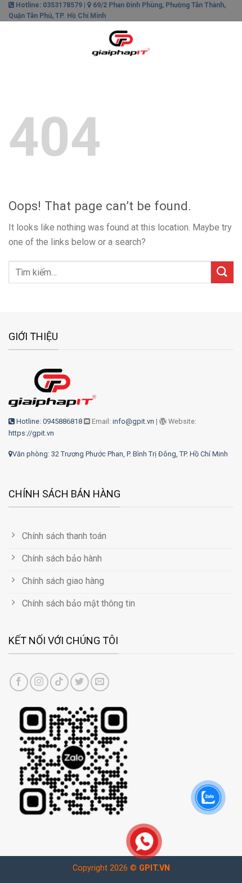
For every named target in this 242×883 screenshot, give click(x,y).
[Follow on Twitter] (79, 682)
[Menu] (15, 41)
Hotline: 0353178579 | (50, 5)
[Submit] (222, 272)
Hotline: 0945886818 (48, 421)
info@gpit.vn (133, 421)
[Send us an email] (100, 682)
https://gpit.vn (31, 433)
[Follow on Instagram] (39, 682)
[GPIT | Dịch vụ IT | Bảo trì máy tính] (121, 41)
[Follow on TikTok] (59, 682)
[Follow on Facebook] (19, 682)
